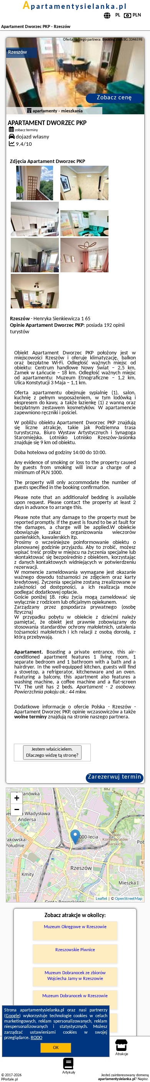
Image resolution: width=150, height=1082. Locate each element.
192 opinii (114, 325)
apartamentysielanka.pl (75, 7)
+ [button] (16, 798)
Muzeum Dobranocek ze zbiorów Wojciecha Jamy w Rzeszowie (75, 976)
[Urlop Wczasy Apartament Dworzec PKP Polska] (95, 228)
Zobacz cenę (114, 98)
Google (12, 1016)
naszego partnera (109, 717)
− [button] (16, 809)
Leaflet (101, 899)
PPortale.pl (9, 1079)
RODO (36, 1038)
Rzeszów (17, 52)
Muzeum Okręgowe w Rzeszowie (75, 927)
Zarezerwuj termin (114, 777)
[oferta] (29, 111)
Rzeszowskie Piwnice (75, 950)
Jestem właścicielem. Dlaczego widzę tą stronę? (52, 752)
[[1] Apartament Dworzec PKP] (75, 76)
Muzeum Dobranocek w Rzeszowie (75, 996)
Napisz (143, 1079)
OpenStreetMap (128, 899)
